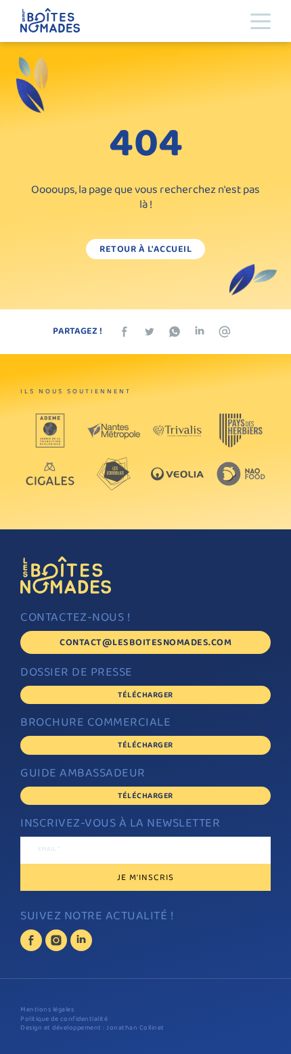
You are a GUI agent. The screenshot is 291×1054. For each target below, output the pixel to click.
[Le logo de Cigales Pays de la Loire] (50, 474)
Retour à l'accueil (145, 250)
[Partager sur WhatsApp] (174, 332)
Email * (49, 850)
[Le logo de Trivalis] (177, 430)
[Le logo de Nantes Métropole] (113, 430)
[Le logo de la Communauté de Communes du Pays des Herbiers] (241, 430)
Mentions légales (47, 1010)
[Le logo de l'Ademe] (50, 430)
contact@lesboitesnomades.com (145, 643)
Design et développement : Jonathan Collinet (92, 1028)
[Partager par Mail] (224, 332)
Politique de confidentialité (64, 1019)
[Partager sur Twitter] (149, 332)
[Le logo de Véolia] (177, 474)
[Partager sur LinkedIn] (199, 332)
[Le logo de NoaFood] (241, 474)
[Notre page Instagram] (56, 940)
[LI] (81, 940)
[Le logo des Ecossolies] (113, 474)
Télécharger (145, 695)
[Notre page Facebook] (31, 940)
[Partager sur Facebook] (124, 332)
